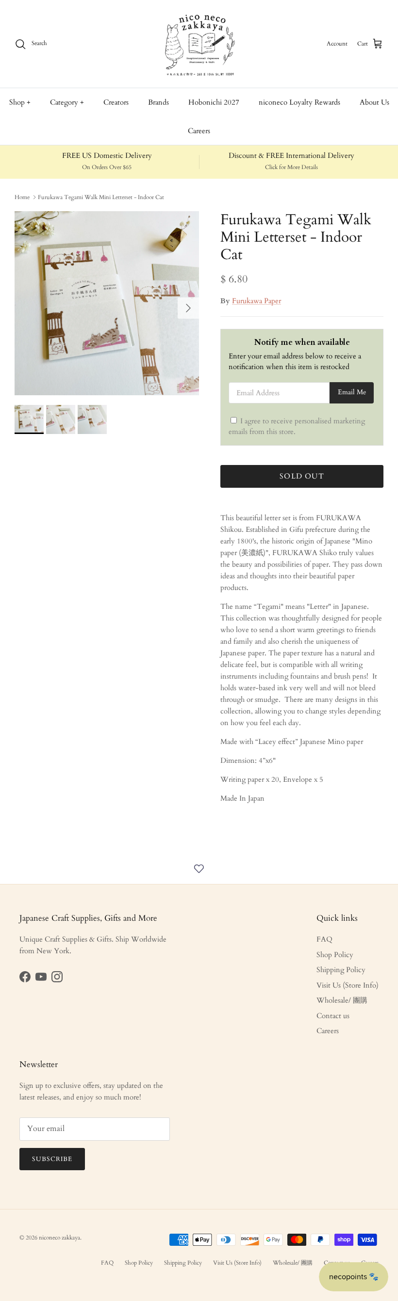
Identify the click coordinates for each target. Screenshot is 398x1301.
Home (22, 197)
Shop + (20, 102)
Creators (116, 102)
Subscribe (52, 1159)
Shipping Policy (340, 970)
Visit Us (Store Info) (347, 985)
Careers (199, 131)
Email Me (352, 392)
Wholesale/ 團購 (341, 1000)
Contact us (332, 1016)
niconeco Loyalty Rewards (299, 102)
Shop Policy (334, 955)
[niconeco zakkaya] (199, 44)
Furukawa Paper (256, 301)
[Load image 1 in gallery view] (107, 303)
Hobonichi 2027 (213, 102)
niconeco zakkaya (59, 1237)
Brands (158, 102)
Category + (67, 102)
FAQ (324, 939)
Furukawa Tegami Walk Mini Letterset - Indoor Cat (101, 197)
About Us (374, 102)
